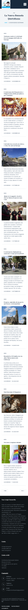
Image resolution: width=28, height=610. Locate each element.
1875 (15, 520)
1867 (11, 520)
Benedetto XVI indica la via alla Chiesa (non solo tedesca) (13, 358)
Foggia (19, 514)
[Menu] (25, 4)
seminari (6, 510)
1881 (14, 527)
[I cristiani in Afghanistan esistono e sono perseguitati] (14, 265)
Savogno (5, 520)
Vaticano (4, 567)
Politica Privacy (15, 606)
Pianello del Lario (16, 531)
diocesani (10, 510)
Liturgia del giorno (7, 546)
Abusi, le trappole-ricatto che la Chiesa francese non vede (13, 197)
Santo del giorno (6, 550)
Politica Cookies (6, 606)
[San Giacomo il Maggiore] (14, 403)
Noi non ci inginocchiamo (12, 442)
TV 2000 (4, 566)
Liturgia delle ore (6, 548)
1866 (7, 514)
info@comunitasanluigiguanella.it (15, 590)
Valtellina (20, 525)
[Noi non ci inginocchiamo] (14, 454)
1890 (9, 533)
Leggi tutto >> (15, 533)
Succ (22, 490)
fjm (2, 601)
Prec (5, 490)
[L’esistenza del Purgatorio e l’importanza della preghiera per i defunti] (14, 107)
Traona (4, 527)
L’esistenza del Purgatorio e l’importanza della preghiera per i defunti (14, 93)
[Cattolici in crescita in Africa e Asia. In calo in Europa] (14, 157)
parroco (15, 525)
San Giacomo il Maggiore (12, 392)
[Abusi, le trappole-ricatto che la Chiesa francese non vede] (14, 211)
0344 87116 (9, 585)
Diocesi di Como (6, 562)
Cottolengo (6, 523)
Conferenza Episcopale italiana (10, 560)
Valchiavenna (15, 518)
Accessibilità (5, 608)
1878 (10, 527)
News (5, 33)
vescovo (13, 514)
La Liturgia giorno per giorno (9, 564)
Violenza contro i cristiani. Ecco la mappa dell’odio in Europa (13, 38)
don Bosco (10, 521)
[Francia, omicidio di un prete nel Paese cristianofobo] (14, 315)
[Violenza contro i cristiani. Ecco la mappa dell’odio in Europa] (14, 51)
